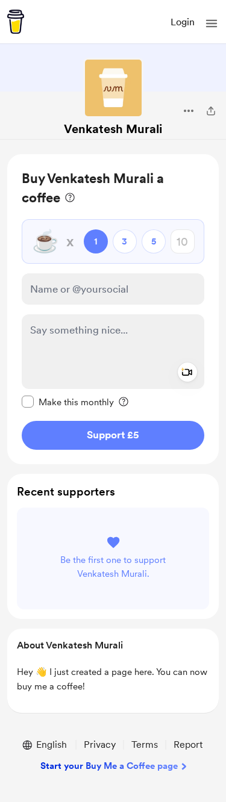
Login (183, 22)
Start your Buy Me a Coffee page (109, 765)
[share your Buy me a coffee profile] (211, 110)
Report (188, 744)
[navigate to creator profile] (113, 88)
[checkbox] (68, 401)
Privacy (100, 744)
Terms (144, 744)
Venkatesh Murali (113, 129)
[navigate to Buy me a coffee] (15, 22)
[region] (113, 309)
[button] (211, 23)
